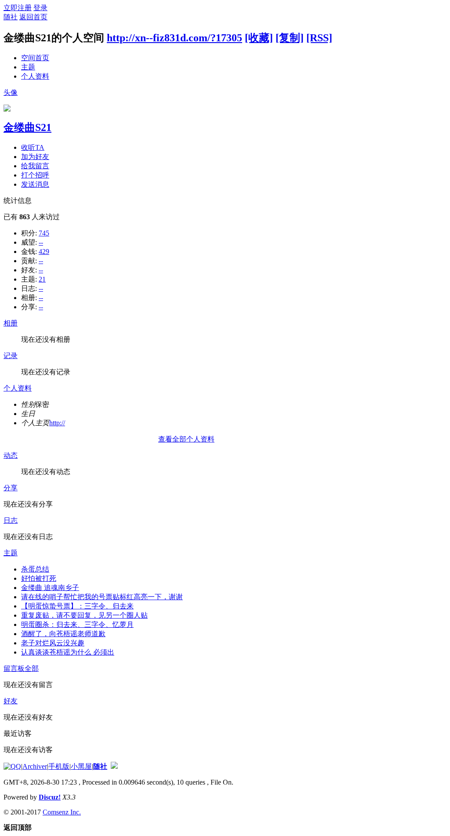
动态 (11, 455)
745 (44, 233)
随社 (11, 17)
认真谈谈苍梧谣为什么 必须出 (67, 652)
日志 (11, 520)
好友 (11, 701)
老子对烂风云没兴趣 (52, 643)
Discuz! (50, 797)
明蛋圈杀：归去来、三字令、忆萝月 (77, 624)
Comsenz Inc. (62, 812)
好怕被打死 (38, 578)
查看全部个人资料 (186, 439)
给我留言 (35, 166)
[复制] (290, 37)
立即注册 (18, 7)
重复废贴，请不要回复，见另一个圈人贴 (84, 615)
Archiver (34, 766)
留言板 (14, 668)
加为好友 (35, 156)
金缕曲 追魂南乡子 (50, 587)
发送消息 (35, 184)
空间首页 (35, 58)
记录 (11, 355)
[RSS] (319, 37)
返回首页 (33, 17)
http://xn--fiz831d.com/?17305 (174, 37)
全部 (32, 668)
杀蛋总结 (35, 569)
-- (41, 242)
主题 (28, 67)
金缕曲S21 (27, 127)
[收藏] (259, 37)
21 (42, 279)
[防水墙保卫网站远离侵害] (114, 766)
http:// (57, 423)
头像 (11, 92)
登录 (40, 7)
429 (44, 251)
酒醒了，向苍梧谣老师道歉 (63, 633)
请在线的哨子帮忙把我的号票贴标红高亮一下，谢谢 (102, 597)
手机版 (58, 766)
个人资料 (35, 76)
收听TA (32, 147)
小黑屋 (81, 766)
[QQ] (12, 766)
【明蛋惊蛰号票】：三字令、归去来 (77, 606)
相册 (11, 323)
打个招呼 (35, 175)
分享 (11, 488)
